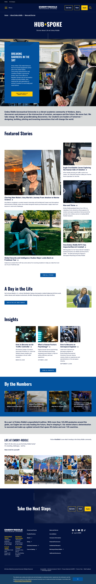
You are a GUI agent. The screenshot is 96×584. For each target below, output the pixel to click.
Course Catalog (31, 549)
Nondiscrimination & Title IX (54, 569)
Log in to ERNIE (77, 533)
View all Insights (48, 370)
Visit (77, 8)
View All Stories (48, 275)
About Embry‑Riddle (16, 15)
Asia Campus (18, 546)
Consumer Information (55, 537)
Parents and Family (32, 530)
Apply (88, 509)
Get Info (68, 8)
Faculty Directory (31, 534)
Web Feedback (87, 569)
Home (6, 15)
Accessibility (43, 569)
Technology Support (46, 570)
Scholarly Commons (32, 545)
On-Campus (12, 1)
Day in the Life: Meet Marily (16, 302)
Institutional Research (55, 545)
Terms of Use (79, 569)
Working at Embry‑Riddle (56, 549)
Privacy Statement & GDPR (68, 569)
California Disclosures (55, 553)
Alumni (28, 537)
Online (6, 1)
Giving (28, 541)
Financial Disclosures (55, 541)
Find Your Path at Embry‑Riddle (22, 94)
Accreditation (53, 534)
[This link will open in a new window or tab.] (73, 530)
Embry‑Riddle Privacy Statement (23, 581)
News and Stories (30, 15)
